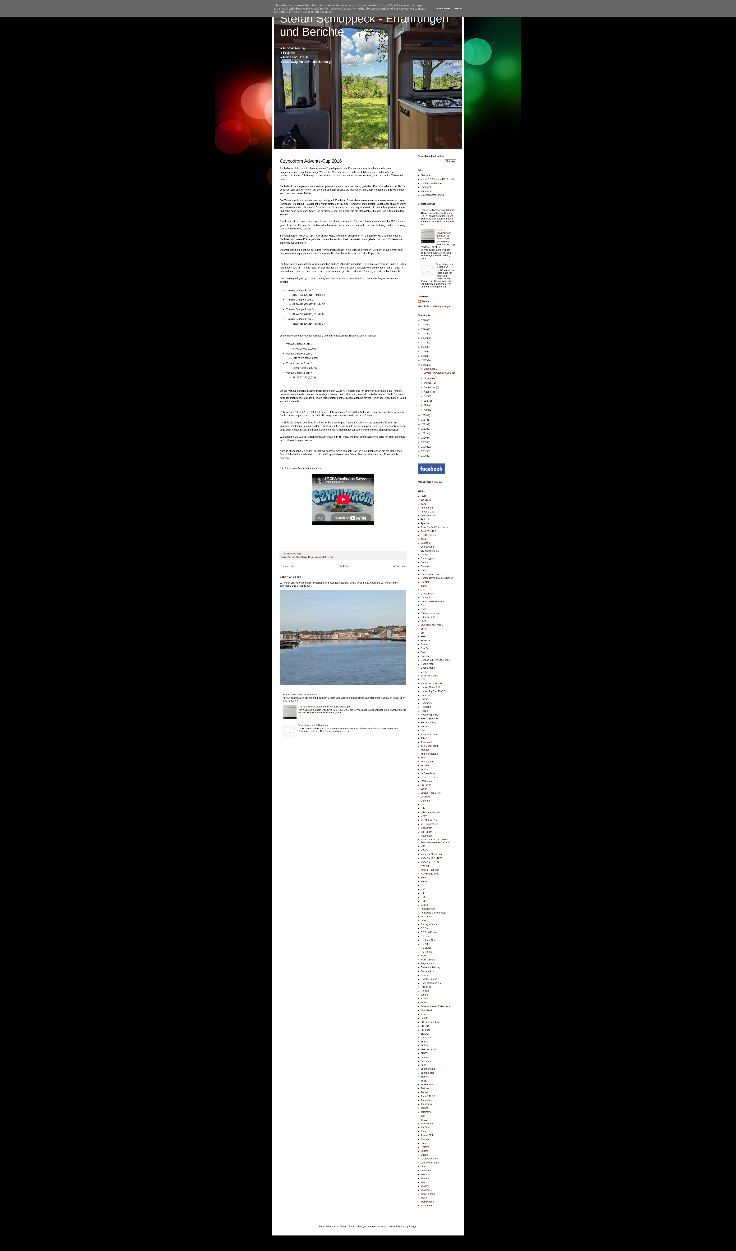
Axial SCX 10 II (428, 531)
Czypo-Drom (307, 557)
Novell (424, 881)
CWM (423, 589)
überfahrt (425, 1139)
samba (424, 994)
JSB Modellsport (429, 746)
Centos (424, 562)
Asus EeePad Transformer (434, 527)
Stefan (425, 301)
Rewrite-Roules (429, 979)
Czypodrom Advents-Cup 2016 (440, 373)
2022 (424, 338)
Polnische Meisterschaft (433, 912)
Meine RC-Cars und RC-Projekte (438, 179)
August (428, 392)
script (423, 1014)
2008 (424, 446)
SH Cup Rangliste (430, 1022)
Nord (423, 877)
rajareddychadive (386, 1226)
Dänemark (426, 597)
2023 (424, 333)
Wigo (423, 1182)
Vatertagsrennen (429, 1158)
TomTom (425, 1127)
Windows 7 (426, 1190)
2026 (424, 320)
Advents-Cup (294, 557)
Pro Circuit (426, 916)
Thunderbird (427, 1123)
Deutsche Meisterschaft (433, 601)
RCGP (424, 955)
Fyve (423, 652)
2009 (424, 442)
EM (422, 632)
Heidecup (426, 707)
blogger (425, 554)
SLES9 (424, 1045)
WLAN (424, 1197)
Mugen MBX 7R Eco (324, 557)
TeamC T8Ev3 (428, 1096)
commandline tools (430, 574)
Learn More (443, 8)
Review (425, 975)
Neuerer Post (288, 566)
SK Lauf (425, 1033)
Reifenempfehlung (430, 967)
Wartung (425, 1178)
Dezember (429, 369)
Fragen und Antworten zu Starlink (300, 694)
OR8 (423, 897)
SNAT (424, 1053)
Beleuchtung (427, 546)
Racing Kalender (429, 924)
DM (422, 605)
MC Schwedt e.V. (429, 824)
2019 (424, 351)
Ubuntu (424, 1143)
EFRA (424, 628)
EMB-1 (424, 636)
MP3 (423, 846)
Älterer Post (399, 566)
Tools (423, 1131)
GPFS (424, 672)
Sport (423, 1065)
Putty (423, 920)
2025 (424, 324)
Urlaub (424, 1155)
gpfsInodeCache (429, 675)
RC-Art (424, 944)
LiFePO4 (425, 796)
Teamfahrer (427, 1100)
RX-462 (425, 991)
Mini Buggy (426, 832)
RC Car (425, 928)
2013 (424, 424)
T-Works (425, 1088)
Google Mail (427, 664)
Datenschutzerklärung (432, 195)
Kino (423, 757)
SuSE (424, 1080)
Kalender (425, 749)
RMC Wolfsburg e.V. (431, 983)
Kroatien (425, 765)
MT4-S (424, 850)
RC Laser (426, 936)
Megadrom (426, 828)
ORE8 (424, 901)
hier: (320, 468)
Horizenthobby (428, 722)
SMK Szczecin (428, 1049)
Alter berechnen (429, 515)
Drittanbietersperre (430, 613)
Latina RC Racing (430, 777)
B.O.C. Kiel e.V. (428, 535)
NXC (423, 889)
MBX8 (424, 816)
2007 (424, 451)
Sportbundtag (428, 1069)
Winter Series (428, 1194)
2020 (424, 347)
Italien (424, 738)
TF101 (424, 1119)
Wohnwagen (427, 1201)
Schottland (426, 1010)
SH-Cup (425, 1026)
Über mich (426, 187)
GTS (423, 679)
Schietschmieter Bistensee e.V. (437, 1006)
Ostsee (424, 905)
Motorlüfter (426, 835)
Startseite (344, 566)
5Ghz (423, 504)
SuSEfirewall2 (428, 1084)
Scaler (424, 1002)
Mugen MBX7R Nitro (431, 858)
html (423, 730)
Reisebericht (427, 971)
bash (423, 539)
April (426, 410)
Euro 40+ (425, 640)
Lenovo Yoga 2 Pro (431, 793)
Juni (426, 401)
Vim (423, 1166)
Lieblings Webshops (431, 183)
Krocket (425, 769)
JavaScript (426, 742)
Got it (458, 8)
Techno (424, 1108)
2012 (424, 428)
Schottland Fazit (290, 576)
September (430, 387)
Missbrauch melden (431, 481)
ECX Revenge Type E (432, 625)
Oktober (428, 383)
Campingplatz (428, 558)
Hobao (424, 711)
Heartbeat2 (426, 703)
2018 (424, 356)
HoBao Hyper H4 (430, 718)
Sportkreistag (428, 1073)
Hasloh (424, 699)
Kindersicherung (429, 753)
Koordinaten (427, 761)
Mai (426, 405)
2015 (424, 415)
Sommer (425, 1057)
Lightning (425, 800)
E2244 (424, 621)
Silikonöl (425, 1030)
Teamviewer (427, 1104)
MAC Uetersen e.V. (430, 812)
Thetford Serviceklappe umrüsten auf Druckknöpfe (324, 706)
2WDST (425, 496)
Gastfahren (426, 656)
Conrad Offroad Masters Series (437, 578)
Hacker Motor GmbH (431, 683)
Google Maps (428, 667)
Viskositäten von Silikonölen (313, 725)
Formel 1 (425, 644)
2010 (424, 437)
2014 (424, 419)
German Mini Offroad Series (435, 660)
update (424, 1151)
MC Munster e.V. (429, 820)
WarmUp (425, 1174)
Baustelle (425, 543)
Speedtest (426, 1061)
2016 (424, 365)
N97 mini (425, 866)
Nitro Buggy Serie (430, 873)
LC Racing (426, 781)
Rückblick (426, 987)
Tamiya (424, 1092)
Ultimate (425, 1147)
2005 (424, 455)
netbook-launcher (430, 870)
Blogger (413, 1226)
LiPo (423, 808)
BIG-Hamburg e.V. (430, 550)
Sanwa (424, 998)
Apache (425, 523)
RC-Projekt (426, 952)
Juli (426, 396)
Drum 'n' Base (428, 617)
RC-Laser (426, 947)
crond (424, 586)
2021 (424, 342)
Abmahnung (427, 507)
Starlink (425, 1076)
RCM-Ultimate (428, 959)
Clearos (425, 566)
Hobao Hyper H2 (429, 714)
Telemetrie (426, 1112)
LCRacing (426, 785)
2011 (424, 433)
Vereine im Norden (430, 1162)
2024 (424, 329)
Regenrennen (428, 963)
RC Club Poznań (429, 932)
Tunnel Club (427, 1135)
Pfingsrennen (428, 908)
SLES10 (425, 1041)
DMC (423, 609)
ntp (422, 885)
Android (425, 519)
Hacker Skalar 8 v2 (430, 687)
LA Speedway (428, 773)
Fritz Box (425, 648)
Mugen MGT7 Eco (430, 862)
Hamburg (425, 695)
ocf (422, 893)
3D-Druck (426, 500)
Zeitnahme (426, 1205)
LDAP (424, 789)
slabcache (426, 1037)
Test (423, 1115)
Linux (423, 804)
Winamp (425, 1186)
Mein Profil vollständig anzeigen (434, 306)
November (429, 378)
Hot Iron (425, 726)
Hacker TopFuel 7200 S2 (434, 691)
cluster (424, 570)
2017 (424, 360)
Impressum (426, 191)
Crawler (425, 582)
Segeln (424, 1018)
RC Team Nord (428, 940)
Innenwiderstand (429, 734)
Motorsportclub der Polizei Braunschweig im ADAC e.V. (435, 841)
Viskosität (426, 1170)
